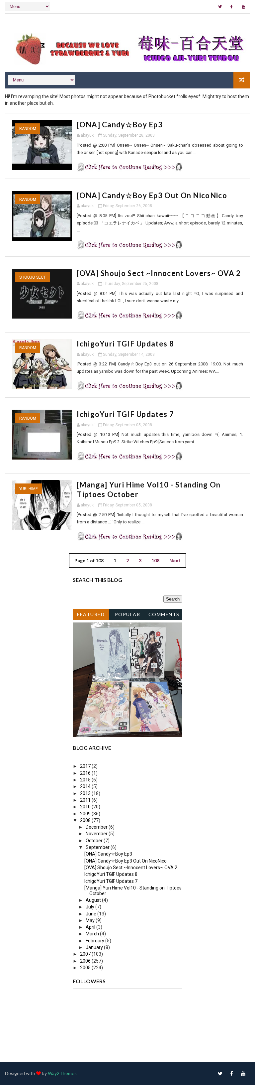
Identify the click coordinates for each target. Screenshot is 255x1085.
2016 (86, 773)
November (97, 833)
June (91, 913)
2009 (86, 813)
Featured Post (91, 615)
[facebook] (232, 7)
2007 (86, 954)
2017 (86, 766)
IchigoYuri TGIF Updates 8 (125, 343)
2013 (86, 793)
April (91, 927)
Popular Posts (127, 615)
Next (175, 560)
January (95, 947)
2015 (86, 779)
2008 (86, 820)
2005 (86, 967)
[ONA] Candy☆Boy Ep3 (120, 124)
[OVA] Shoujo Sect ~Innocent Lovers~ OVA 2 (159, 273)
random (27, 128)
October (95, 840)
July (90, 906)
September (98, 847)
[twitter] (220, 7)
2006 (86, 961)
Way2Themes (62, 1073)
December (97, 827)
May (91, 920)
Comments (164, 614)
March (93, 933)
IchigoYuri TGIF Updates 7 (125, 414)
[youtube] (243, 7)
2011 (86, 800)
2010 (86, 806)
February (95, 940)
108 (155, 560)
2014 (86, 786)
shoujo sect (32, 277)
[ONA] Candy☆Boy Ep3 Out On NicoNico (152, 195)
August (94, 900)
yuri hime (28, 488)
